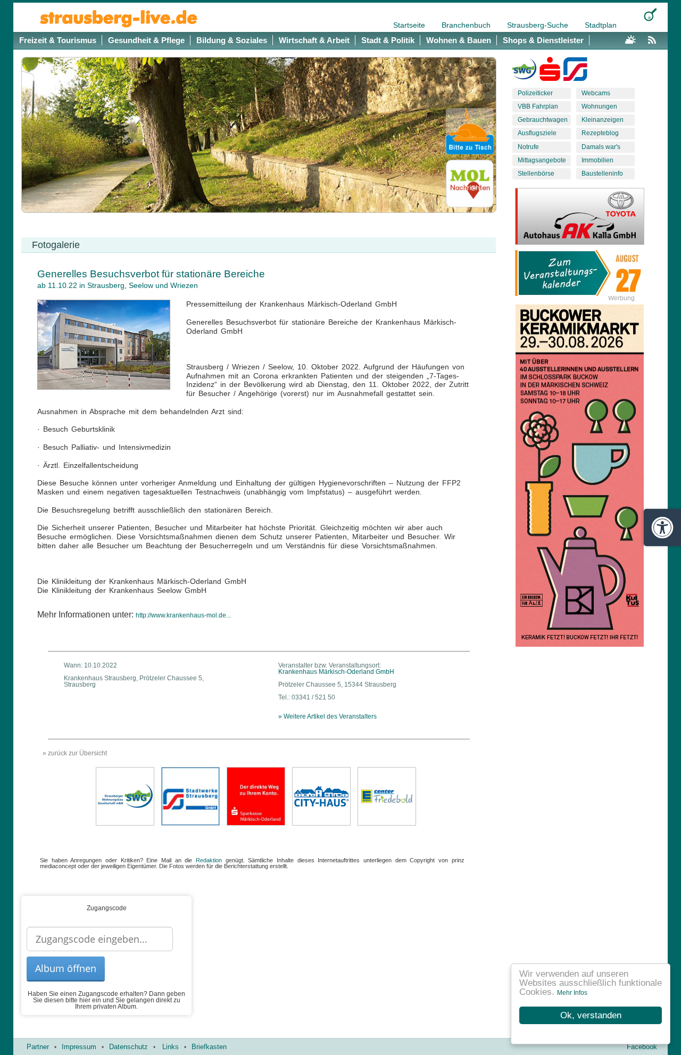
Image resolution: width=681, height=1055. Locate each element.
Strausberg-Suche (538, 25)
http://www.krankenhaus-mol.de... (183, 615)
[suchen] (650, 14)
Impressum (79, 1047)
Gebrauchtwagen (543, 119)
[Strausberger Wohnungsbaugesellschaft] (524, 71)
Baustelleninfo (602, 173)
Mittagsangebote (542, 160)
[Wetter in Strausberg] (630, 38)
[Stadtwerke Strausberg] (575, 71)
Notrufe (528, 147)
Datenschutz (128, 1047)
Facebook (642, 1047)
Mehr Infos (572, 992)
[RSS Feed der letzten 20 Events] (654, 38)
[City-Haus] (321, 796)
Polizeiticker (535, 93)
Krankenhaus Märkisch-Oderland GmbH (336, 671)
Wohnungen (599, 106)
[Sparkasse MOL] (550, 71)
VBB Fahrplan (538, 106)
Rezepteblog (600, 133)
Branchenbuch (467, 25)
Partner (38, 1047)
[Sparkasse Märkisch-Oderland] (256, 796)
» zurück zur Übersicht (75, 753)
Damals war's (601, 147)
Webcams (596, 93)
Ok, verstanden (590, 1015)
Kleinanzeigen (603, 119)
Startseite (410, 25)
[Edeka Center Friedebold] (387, 796)
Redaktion (209, 860)
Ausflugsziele (537, 133)
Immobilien (597, 160)
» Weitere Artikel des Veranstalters (327, 716)
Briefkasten (209, 1047)
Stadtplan (601, 25)
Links (170, 1047)
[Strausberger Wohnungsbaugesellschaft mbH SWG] (125, 796)
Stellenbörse (536, 173)
